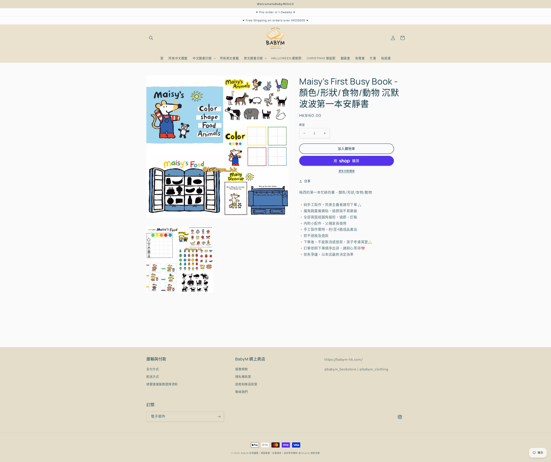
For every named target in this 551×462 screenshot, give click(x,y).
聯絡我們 (241, 392)
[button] (151, 38)
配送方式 (152, 377)
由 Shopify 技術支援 (309, 453)
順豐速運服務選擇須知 (162, 384)
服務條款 (241, 369)
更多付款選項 (347, 171)
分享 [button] (307, 181)
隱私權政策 (243, 377)
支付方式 (152, 369)
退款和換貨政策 (246, 384)
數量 (302, 125)
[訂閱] (219, 417)
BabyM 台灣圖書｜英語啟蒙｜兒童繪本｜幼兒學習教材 (269, 453)
